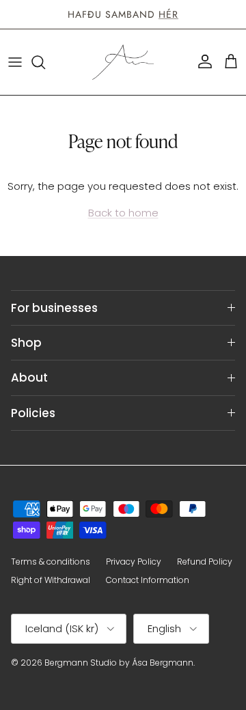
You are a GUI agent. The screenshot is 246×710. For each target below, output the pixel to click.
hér (168, 14)
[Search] (45, 62)
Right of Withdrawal (50, 580)
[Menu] (15, 62)
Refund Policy (204, 561)
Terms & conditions (50, 561)
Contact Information (147, 580)
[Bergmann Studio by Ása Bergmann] (123, 62)
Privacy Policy (133, 561)
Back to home (123, 212)
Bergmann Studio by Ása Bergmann (118, 662)
